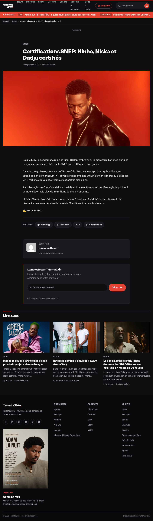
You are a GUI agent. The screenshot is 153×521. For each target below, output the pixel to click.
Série (90, 420)
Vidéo (90, 430)
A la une (57, 425)
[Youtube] (25, 421)
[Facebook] (5, 421)
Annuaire (105, 5)
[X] (19, 421)
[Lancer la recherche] (146, 5)
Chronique (92, 409)
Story (90, 425)
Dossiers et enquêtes (131, 435)
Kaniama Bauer (48, 248)
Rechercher (127, 456)
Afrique (57, 420)
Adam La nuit (11, 496)
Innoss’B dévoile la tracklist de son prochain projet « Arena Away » (25, 362)
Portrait (91, 414)
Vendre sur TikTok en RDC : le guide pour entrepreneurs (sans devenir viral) (57, 15)
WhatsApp (46, 224)
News (14, 21)
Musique (58, 414)
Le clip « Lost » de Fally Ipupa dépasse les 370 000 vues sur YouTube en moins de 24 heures (123, 364)
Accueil (6, 21)
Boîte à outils (128, 440)
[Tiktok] (32, 421)
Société (125, 430)
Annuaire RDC (128, 445)
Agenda (125, 450)
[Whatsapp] (39, 421)
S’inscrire (117, 287)
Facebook (64, 224)
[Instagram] (12, 421)
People (57, 430)
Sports (57, 409)
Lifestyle (126, 425)
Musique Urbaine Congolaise (67, 435)
